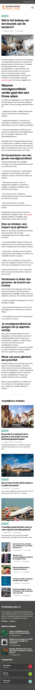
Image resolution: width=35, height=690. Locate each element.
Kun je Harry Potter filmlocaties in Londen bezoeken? (17, 484)
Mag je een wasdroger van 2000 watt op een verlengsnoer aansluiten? (20, 641)
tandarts (29, 214)
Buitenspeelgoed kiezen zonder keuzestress (21, 568)
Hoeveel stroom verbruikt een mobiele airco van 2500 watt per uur (22, 545)
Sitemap (4, 621)
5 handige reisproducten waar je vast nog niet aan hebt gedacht (16, 528)
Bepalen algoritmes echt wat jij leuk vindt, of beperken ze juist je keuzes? (21, 650)
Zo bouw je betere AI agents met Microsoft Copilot (23, 579)
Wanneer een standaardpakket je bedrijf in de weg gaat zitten (23, 557)
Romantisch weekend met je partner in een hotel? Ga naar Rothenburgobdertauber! (14, 436)
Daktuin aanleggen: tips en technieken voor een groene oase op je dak (23, 591)
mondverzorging (6, 80)
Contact (12, 621)
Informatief (5, 16)
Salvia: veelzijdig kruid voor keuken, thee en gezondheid (19, 632)
